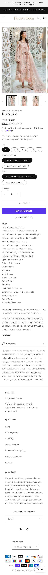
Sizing (7, 426)
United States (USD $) (23, 547)
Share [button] (7, 335)
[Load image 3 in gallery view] (36, 101)
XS (6, 150)
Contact (8, 462)
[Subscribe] (40, 519)
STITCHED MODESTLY (14, 182)
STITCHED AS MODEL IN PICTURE (19, 176)
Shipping (5, 123)
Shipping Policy (12, 432)
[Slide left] (3, 102)
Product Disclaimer (13, 456)
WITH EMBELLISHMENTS (15, 166)
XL (38, 150)
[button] (3, 18)
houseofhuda (20, 570)
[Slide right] (45, 102)
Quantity (5, 188)
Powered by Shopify (30, 570)
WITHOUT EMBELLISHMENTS (17, 160)
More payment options (24, 217)
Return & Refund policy (15, 450)
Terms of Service (12, 444)
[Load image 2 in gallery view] (24, 101)
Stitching (9, 438)
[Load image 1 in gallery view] (12, 101)
